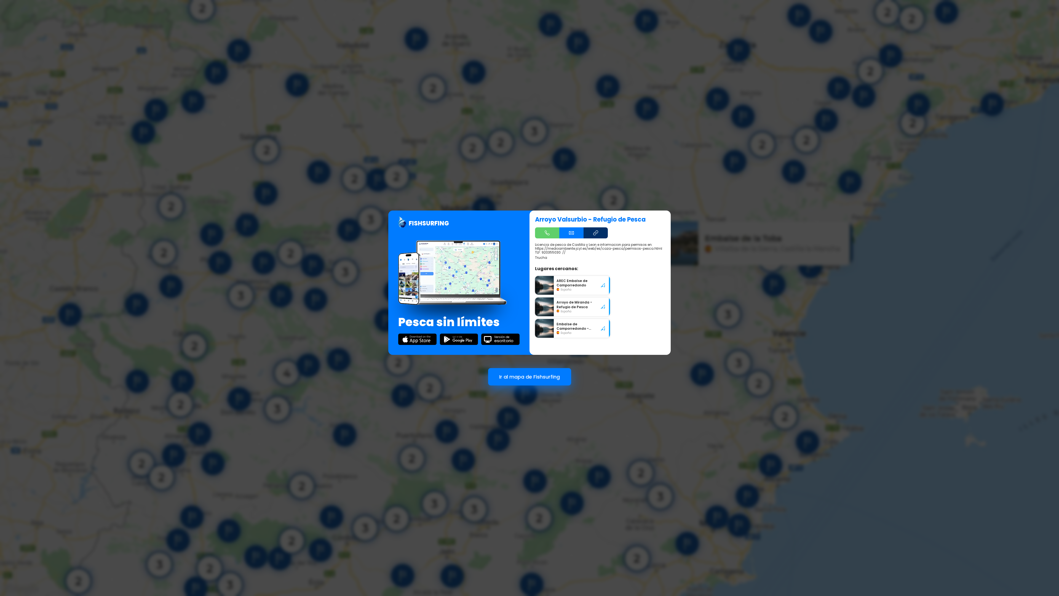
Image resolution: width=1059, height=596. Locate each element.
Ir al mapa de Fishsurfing (529, 376)
